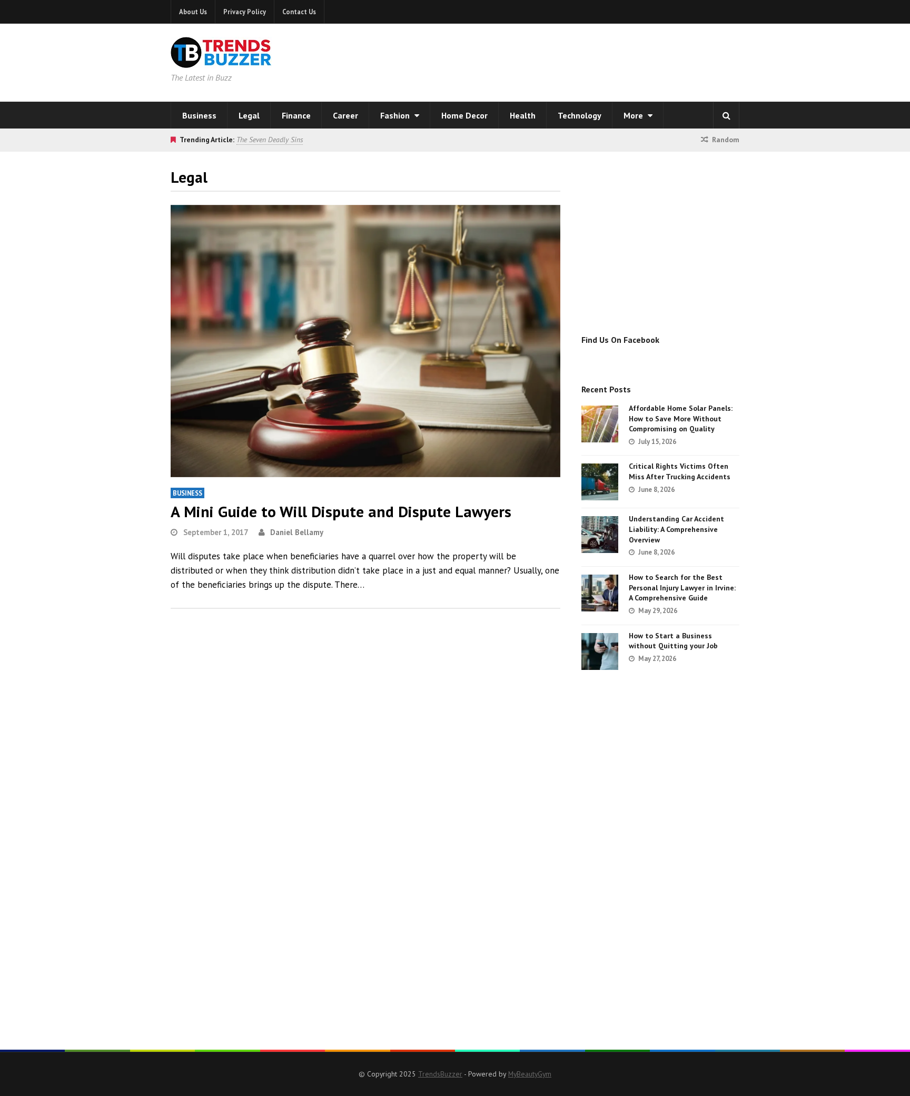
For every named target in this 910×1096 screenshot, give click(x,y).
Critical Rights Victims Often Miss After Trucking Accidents (679, 471)
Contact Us (299, 11)
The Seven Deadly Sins (269, 139)
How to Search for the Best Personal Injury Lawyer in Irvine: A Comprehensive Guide (682, 587)
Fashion (396, 115)
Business (199, 115)
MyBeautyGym (529, 1074)
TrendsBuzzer (440, 1074)
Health (523, 115)
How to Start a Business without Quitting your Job (673, 641)
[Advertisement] (590, 60)
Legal (249, 115)
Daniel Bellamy (296, 532)
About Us (193, 11)
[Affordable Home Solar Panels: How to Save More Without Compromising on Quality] (599, 424)
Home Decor (464, 115)
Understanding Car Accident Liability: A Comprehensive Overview (676, 529)
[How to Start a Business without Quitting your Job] (599, 651)
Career (345, 115)
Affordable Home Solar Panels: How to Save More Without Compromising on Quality (681, 418)
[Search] (726, 115)
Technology (579, 115)
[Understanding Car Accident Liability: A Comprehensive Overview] (599, 534)
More (634, 115)
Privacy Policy (244, 11)
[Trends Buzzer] (221, 61)
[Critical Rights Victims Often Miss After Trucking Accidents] (599, 481)
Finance (296, 115)
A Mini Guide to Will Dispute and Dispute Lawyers (341, 511)
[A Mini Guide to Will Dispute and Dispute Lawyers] (365, 341)
